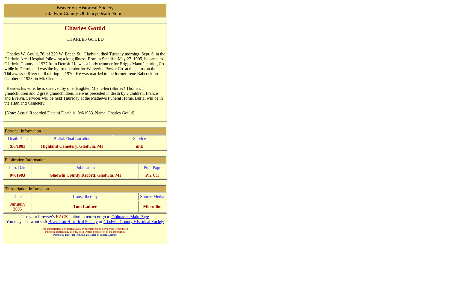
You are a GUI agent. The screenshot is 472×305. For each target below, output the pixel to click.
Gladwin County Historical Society (134, 221)
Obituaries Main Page (130, 216)
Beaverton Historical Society (73, 221)
